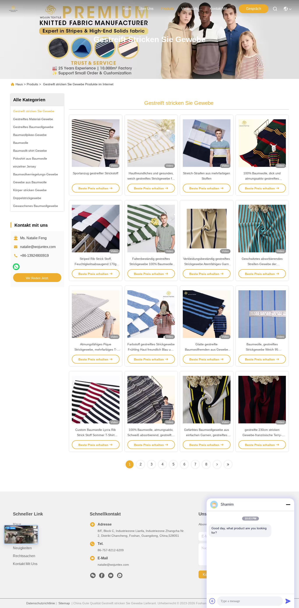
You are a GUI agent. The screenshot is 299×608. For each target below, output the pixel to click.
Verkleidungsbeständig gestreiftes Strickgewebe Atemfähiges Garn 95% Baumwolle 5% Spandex (206, 264)
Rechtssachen (24, 556)
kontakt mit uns (220, 9)
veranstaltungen (191, 9)
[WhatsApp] (16, 267)
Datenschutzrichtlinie (40, 603)
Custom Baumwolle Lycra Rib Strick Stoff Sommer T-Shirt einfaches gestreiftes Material (95, 435)
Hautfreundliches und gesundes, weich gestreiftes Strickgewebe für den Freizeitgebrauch (151, 178)
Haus (127, 9)
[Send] (288, 601)
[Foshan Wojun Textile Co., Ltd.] (13, 8)
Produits (32, 84)
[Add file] (212, 601)
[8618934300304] (120, 576)
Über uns (146, 9)
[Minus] (288, 504)
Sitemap (64, 603)
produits (167, 9)
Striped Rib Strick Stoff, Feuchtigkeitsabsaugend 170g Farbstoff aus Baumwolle (95, 264)
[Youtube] (111, 576)
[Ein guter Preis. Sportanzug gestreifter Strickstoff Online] (96, 143)
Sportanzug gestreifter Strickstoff (95, 173)
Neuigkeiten (22, 548)
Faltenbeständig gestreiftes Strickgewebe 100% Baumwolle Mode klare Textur (151, 264)
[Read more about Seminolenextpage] (217, 464)
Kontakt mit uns (25, 564)
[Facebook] (102, 576)
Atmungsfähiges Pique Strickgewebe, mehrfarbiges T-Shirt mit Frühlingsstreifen (95, 349)
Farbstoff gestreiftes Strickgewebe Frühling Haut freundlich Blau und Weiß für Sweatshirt (151, 349)
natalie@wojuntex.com (38, 247)
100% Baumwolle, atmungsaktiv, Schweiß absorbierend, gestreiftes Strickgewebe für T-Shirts (151, 435)
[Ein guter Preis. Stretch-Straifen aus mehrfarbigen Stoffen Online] (206, 143)
